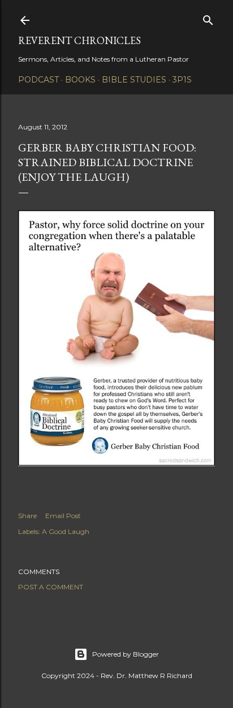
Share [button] (27, 515)
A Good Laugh (65, 531)
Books (80, 80)
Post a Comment (50, 587)
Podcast (38, 80)
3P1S (182, 80)
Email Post (63, 515)
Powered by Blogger (125, 654)
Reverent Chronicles (79, 40)
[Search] (208, 18)
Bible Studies (134, 80)
